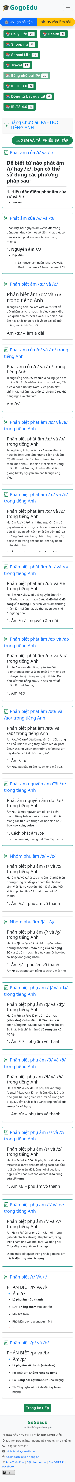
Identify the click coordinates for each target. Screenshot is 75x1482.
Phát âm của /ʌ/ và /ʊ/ (32, 218)
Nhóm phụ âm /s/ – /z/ (32, 856)
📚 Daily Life (19, 34)
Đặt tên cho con (36, 1462)
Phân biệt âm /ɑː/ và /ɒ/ (34, 284)
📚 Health (53, 34)
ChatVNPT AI (56, 1462)
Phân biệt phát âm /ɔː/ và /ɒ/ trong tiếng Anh (36, 497)
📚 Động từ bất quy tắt (28, 96)
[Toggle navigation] (68, 7)
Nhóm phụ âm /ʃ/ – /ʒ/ (32, 922)
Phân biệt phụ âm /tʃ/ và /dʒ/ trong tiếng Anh (36, 991)
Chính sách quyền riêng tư (22, 1456)
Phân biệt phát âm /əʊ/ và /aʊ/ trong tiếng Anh (33, 714)
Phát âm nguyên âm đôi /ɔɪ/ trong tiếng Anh (35, 787)
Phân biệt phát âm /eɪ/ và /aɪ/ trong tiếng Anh (36, 642)
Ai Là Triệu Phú (15, 1462)
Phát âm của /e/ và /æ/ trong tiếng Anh (36, 353)
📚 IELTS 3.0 (19, 86)
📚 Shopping (20, 44)
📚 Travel (17, 65)
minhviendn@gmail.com (21, 1451)
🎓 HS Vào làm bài (56, 21)
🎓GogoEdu (20, 7)
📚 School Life (21, 55)
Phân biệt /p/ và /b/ (29, 1343)
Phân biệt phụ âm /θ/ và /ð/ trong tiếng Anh (35, 1063)
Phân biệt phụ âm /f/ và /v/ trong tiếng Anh (34, 1208)
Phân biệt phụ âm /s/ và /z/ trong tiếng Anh (34, 1135)
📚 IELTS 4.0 (19, 107)
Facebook (8, 1466)
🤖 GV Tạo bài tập (18, 21)
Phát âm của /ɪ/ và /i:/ (31, 152)
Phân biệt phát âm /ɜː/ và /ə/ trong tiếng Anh (36, 425)
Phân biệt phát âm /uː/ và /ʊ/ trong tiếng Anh (36, 570)
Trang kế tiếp (37, 1408)
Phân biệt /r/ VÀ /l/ (28, 1277)
